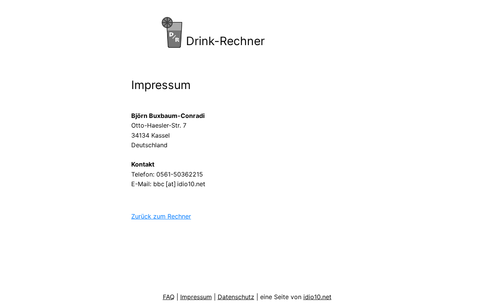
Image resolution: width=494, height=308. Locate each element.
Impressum (196, 297)
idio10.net (317, 297)
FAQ (168, 297)
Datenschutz (236, 297)
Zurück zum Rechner (161, 216)
